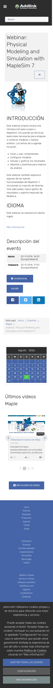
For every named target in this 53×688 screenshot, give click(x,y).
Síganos (26, 589)
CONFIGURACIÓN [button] (27, 671)
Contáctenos (26, 593)
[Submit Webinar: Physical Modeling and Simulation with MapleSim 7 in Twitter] (26, 300)
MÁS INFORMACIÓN (26, 679)
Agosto (23, 350)
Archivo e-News (26, 578)
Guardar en (21, 278)
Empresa (26, 597)
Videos (26, 562)
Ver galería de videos (28, 485)
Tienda (26, 525)
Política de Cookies (35, 650)
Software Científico (26, 582)
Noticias (26, 511)
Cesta (26, 529)
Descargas (26, 559)
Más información (15, 227)
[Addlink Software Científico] (26, 7)
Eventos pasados (26, 548)
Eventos (26, 545)
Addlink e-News (26, 575)
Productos (26, 518)
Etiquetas (26, 514)
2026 (32, 350)
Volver (15, 288)
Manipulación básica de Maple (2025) (26, 440)
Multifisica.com (27, 586)
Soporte (26, 521)
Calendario (26, 541)
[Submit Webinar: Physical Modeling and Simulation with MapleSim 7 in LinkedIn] (39, 300)
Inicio (26, 507)
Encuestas (27, 555)
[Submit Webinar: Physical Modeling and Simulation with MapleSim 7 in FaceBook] (13, 300)
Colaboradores (26, 552)
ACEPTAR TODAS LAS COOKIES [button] (26, 662)
